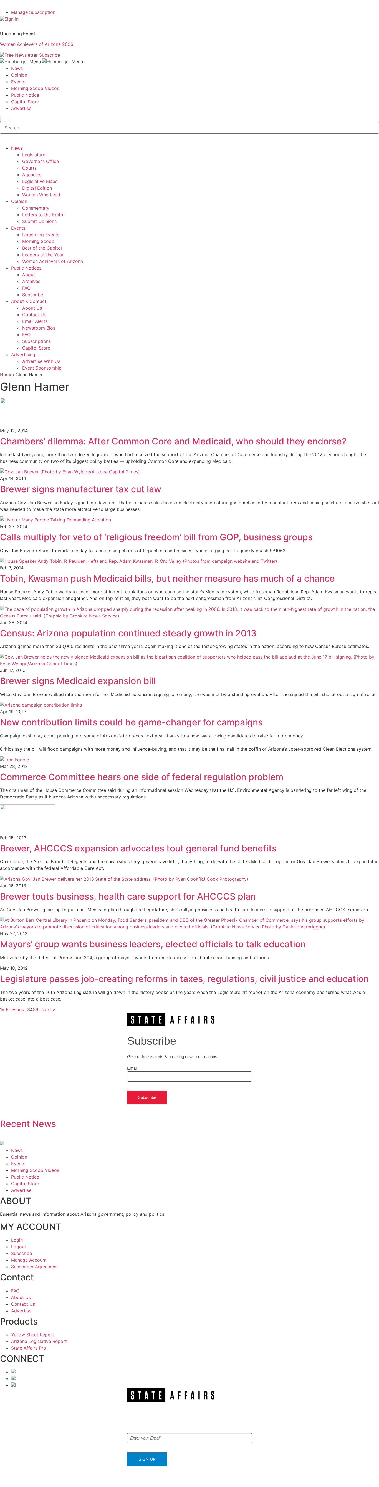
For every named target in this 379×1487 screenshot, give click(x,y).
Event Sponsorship (42, 368)
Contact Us (34, 314)
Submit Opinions (39, 221)
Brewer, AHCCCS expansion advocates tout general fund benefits (138, 848)
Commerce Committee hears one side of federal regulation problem (141, 777)
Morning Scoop (38, 241)
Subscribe (49, 55)
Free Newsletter (21, 55)
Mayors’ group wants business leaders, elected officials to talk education (153, 944)
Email (132, 1068)
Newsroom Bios (38, 328)
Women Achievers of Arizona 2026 (36, 44)
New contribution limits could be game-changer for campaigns (131, 722)
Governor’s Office (40, 161)
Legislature (33, 154)
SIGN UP (147, 1459)
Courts (29, 168)
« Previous (13, 1009)
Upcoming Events (40, 234)
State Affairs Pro (28, 1348)
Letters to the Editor (43, 214)
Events (18, 81)
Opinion (19, 75)
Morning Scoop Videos (35, 88)
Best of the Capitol (42, 248)
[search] (4, 119)
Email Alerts (34, 321)
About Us (32, 308)
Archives (31, 281)
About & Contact (28, 301)
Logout (18, 1246)
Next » (48, 1009)
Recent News (28, 1123)
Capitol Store (25, 101)
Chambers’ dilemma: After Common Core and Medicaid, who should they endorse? (173, 441)
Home (6, 374)
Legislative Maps (39, 181)
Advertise (21, 108)
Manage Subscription (33, 12)
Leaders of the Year (43, 254)
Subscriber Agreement (34, 1266)
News (17, 68)
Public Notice (25, 95)
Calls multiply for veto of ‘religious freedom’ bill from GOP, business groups (156, 537)
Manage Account (29, 1260)
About (28, 274)
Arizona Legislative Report (39, 1341)
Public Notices (26, 268)
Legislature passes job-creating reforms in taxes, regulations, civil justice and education (184, 978)
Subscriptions (36, 341)
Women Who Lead (41, 194)
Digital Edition (37, 188)
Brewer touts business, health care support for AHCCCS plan (128, 896)
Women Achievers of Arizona (52, 261)
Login (17, 1240)
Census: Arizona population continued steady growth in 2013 (128, 633)
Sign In (11, 19)
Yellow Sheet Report (32, 1334)
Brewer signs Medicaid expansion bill (78, 680)
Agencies (31, 174)
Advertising (23, 354)
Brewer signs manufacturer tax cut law (80, 489)
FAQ (26, 288)
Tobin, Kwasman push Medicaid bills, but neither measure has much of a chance (167, 578)
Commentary (35, 208)
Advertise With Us (41, 361)
